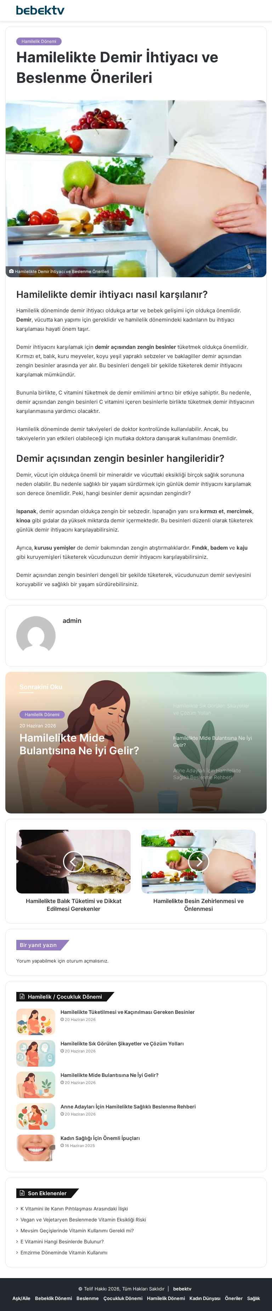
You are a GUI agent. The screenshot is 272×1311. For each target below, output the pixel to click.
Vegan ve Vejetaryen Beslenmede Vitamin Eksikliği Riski (83, 1219)
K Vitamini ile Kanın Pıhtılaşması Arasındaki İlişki (74, 1208)
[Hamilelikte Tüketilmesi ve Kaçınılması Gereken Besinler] (35, 1022)
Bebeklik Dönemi (53, 1298)
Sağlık (253, 1298)
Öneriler (234, 1298)
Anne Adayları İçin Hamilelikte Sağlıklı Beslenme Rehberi (128, 1106)
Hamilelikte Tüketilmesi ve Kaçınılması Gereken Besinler (128, 1012)
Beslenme (87, 1298)
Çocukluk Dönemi (122, 1298)
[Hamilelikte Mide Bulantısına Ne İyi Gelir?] (35, 1085)
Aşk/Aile (21, 1298)
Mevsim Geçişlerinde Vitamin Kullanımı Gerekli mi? (77, 1230)
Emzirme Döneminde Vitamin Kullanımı (64, 1252)
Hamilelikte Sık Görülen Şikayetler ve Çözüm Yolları (122, 1043)
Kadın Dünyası (204, 1298)
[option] (136, 742)
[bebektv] (39, 10)
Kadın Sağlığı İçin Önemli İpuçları (100, 1138)
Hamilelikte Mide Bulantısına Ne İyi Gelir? (110, 1075)
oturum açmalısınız (87, 961)
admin (72, 620)
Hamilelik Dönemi (39, 41)
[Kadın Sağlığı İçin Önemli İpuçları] (35, 1148)
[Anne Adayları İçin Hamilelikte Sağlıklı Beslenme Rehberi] (35, 1116)
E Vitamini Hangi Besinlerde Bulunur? (62, 1241)
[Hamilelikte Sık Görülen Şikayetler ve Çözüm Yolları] (35, 1053)
